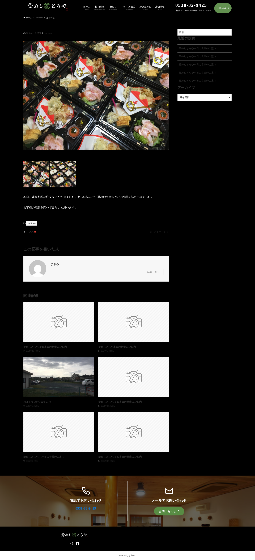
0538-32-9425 (85, 508)
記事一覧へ (153, 272)
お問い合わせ (222, 8)
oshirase (48, 33)
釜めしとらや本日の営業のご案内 (197, 48)
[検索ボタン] (228, 32)
